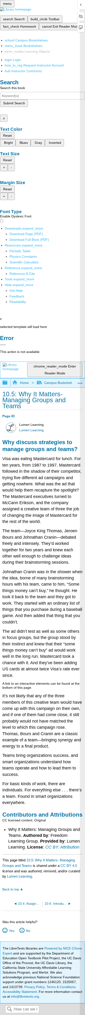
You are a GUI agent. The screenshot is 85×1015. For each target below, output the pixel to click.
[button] (16, 296)
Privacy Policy (34, 987)
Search (9, 1009)
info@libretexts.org (24, 996)
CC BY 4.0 (68, 866)
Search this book (12, 88)
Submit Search (14, 103)
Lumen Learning (31, 430)
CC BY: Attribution (62, 847)
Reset (7, 135)
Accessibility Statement (20, 992)
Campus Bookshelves (60, 383)
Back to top (10, 889)
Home (24, 383)
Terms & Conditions (61, 987)
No (28, 931)
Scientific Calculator (24, 262)
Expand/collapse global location (80, 381)
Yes (11, 931)
